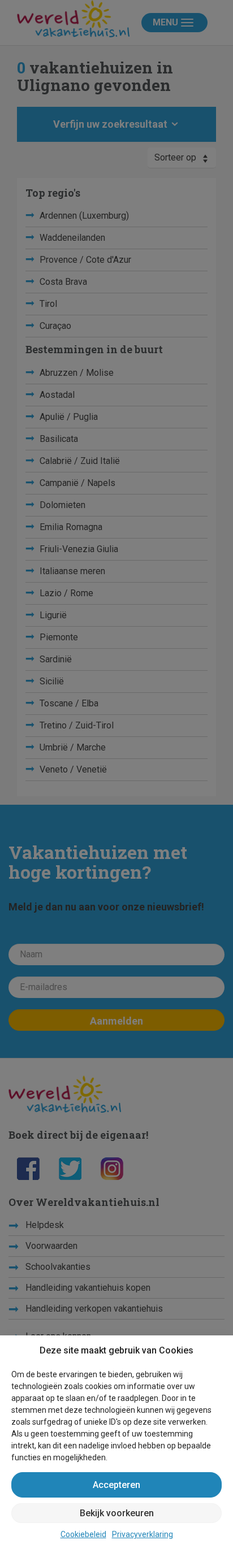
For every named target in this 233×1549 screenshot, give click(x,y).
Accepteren (116, 1484)
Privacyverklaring (142, 1534)
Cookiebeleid (83, 1534)
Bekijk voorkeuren (117, 1513)
